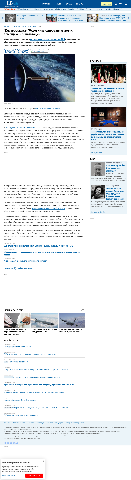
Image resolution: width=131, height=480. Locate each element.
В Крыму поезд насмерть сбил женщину (21, 415)
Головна (7, 26)
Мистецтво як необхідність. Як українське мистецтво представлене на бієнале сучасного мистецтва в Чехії (107, 135)
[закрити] (43, 461)
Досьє (69, 4)
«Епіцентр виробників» (65, 9)
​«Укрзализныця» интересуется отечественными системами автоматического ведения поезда (42, 253)
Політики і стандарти (55, 423)
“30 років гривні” (24, 9)
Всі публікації (96, 153)
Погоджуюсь (34, 476)
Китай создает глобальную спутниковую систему (25, 260)
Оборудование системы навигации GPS (22, 127)
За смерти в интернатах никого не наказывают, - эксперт (32, 377)
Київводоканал (25, 268)
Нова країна (118, 9)
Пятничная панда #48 (16, 361)
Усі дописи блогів (97, 212)
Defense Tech (9, 9)
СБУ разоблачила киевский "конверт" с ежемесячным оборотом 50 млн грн (36, 369)
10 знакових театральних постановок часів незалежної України (108, 89)
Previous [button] (2, 18)
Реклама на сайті (19, 423)
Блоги (59, 4)
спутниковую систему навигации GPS (47, 39)
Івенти (31, 423)
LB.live (79, 4)
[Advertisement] (44, 168)
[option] (24, 18)
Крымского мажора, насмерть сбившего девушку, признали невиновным (39, 384)
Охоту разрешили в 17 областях (17, 346)
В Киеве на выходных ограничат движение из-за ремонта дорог (31, 354)
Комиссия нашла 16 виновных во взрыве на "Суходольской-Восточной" (34, 392)
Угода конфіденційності (75, 423)
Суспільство (15, 26)
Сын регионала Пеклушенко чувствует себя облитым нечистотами (37, 407)
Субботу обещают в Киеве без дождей (20, 400)
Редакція (40, 423)
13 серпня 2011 (32, 26)
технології (10, 268)
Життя (24, 26)
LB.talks (107, 9)
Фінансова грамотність (43, 9)
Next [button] (128, 18)
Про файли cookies (8, 476)
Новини (46, 4)
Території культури (94, 9)
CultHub (80, 9)
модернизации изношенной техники (48, 208)
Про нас (7, 423)
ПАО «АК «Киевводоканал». (47, 108)
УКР (120, 4)
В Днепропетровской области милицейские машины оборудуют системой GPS (38, 245)
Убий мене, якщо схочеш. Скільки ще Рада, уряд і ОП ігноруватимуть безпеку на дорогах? (115, 193)
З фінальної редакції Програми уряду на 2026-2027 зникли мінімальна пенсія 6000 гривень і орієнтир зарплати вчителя (112, 20)
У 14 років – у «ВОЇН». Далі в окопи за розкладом (116, 168)
